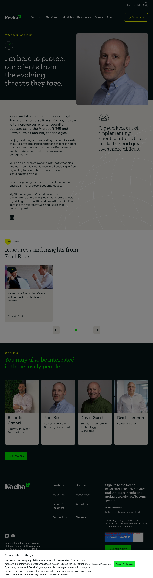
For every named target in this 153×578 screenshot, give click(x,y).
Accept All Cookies (124, 564)
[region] (76, 564)
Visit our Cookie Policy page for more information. (41, 574)
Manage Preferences (101, 564)
